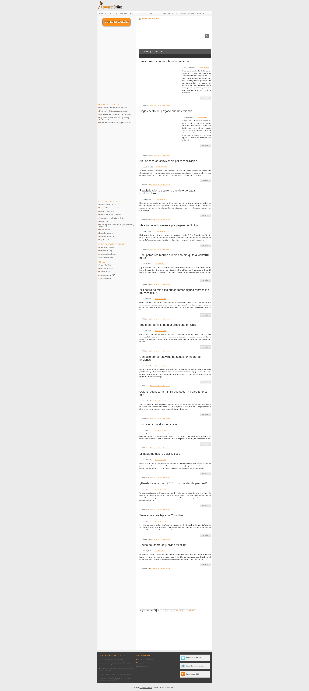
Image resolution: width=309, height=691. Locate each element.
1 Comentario (204, 67)
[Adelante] (207, 36)
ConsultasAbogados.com (108, 254)
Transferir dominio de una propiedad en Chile (168, 324)
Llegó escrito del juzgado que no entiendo (165, 111)
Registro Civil (104, 240)
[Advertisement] (160, 83)
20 (177, 611)
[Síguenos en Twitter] (183, 658)
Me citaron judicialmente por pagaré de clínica (168, 225)
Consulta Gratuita (117, 21)
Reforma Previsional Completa (110, 215)
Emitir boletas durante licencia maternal (164, 61)
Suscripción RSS (192, 674)
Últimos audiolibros (106, 268)
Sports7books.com (105, 278)
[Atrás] (143, 36)
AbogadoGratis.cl (146, 688)
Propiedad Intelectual (106, 236)
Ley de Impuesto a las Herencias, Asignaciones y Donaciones (116, 225)
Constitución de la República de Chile (112, 218)
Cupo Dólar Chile (105, 265)
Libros (183, 13)
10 (173, 611)
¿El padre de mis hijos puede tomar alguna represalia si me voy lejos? (174, 291)
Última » (192, 611)
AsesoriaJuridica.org (106, 247)
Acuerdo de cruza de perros (114, 659)
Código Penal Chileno (106, 211)
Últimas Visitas (142, 667)
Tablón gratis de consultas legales (160, 105)
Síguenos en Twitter (193, 658)
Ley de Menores (105, 230)
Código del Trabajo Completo (109, 208)
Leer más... (205, 98)
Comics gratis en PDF (107, 275)
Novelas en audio (105, 272)
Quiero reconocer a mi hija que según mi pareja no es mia (173, 393)
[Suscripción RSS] (183, 674)
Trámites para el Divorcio (153, 51)
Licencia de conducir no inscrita (159, 424)
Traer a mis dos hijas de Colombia (161, 515)
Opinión (191, 13)
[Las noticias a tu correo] (183, 666)
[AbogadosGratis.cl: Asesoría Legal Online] (109, 9)
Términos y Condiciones (145, 659)
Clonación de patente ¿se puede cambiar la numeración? (115, 679)
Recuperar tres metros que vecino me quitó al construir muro (174, 256)
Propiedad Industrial (106, 233)
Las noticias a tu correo (195, 666)
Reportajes (202, 13)
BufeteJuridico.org (105, 251)
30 (180, 611)
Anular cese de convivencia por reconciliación (168, 161)
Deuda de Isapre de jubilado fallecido (162, 544)
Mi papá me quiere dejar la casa (159, 453)
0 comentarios (161, 167)
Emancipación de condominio (122, 674)
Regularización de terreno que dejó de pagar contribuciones (167, 192)
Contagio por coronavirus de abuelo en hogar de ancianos (170, 358)
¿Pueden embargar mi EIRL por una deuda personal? (173, 483)
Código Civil (103, 221)
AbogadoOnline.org (106, 257)
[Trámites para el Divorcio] (149, 19)
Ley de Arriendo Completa (108, 204)
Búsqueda (140, 663)
